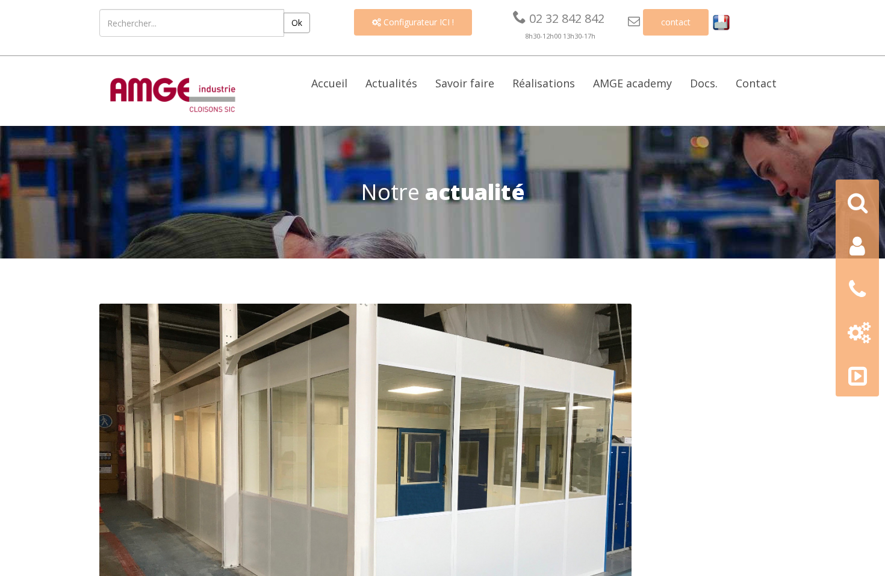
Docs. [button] (704, 83)
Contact (756, 83)
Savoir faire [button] (464, 83)
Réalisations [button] (543, 83)
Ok (296, 22)
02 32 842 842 (558, 18)
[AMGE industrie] (172, 93)
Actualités (391, 83)
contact (676, 22)
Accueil (329, 83)
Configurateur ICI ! (413, 22)
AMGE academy (632, 83)
